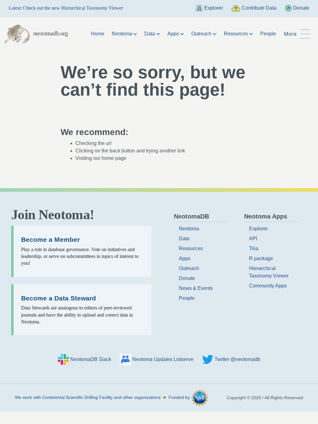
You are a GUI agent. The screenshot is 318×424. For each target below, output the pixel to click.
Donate (301, 8)
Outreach (189, 268)
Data (184, 238)
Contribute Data (259, 8)
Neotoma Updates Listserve (162, 359)
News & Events (196, 288)
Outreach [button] (202, 33)
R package (261, 258)
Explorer (213, 8)
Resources (191, 248)
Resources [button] (236, 33)
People (268, 33)
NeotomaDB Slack (90, 359)
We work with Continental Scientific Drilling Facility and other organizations (88, 397)
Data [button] (150, 33)
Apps (184, 258)
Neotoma (189, 228)
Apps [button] (173, 33)
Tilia (253, 248)
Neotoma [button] (122, 33)
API (253, 238)
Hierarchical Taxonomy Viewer (268, 272)
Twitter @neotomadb (237, 359)
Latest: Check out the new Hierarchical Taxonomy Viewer (66, 8)
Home (97, 33)
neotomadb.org (50, 33)
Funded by (180, 397)
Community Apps (268, 285)
